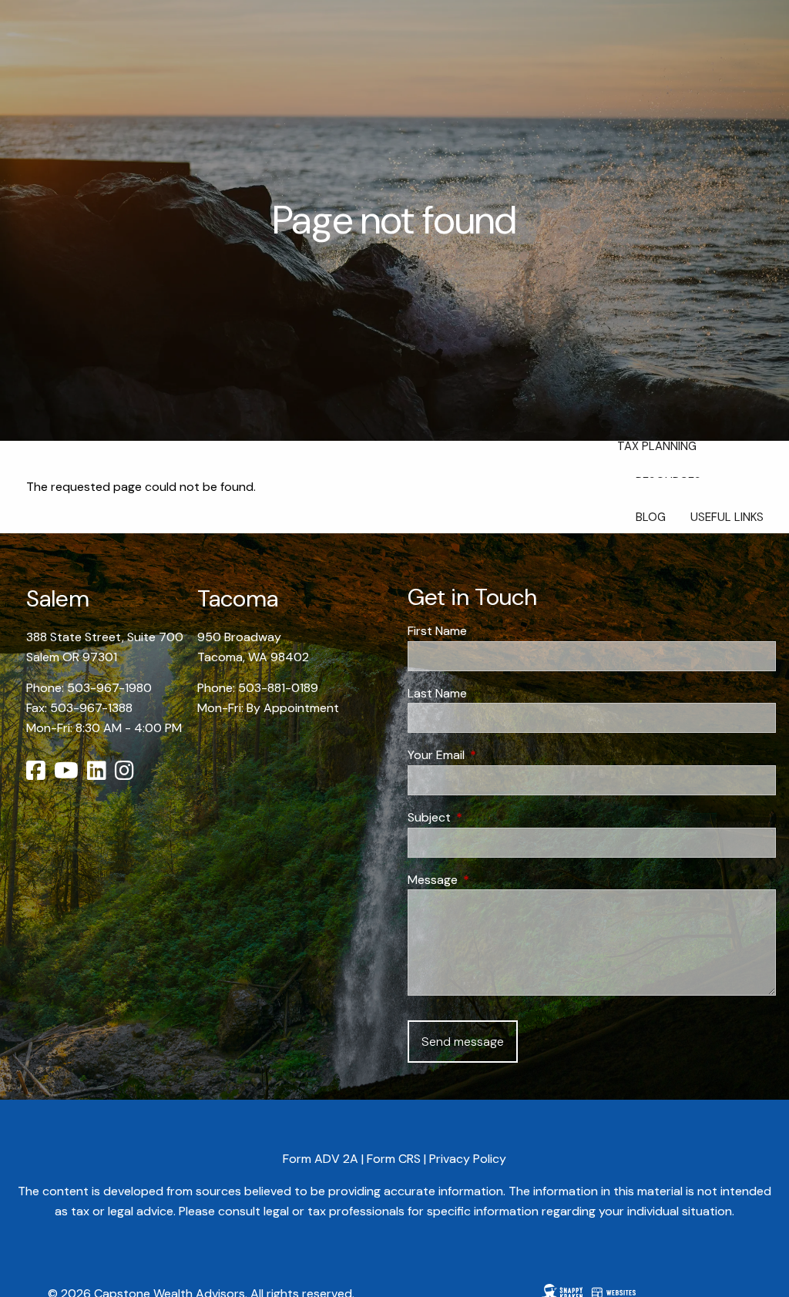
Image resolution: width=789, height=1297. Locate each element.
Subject (488, 817)
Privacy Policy (467, 1159)
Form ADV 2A (320, 1159)
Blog (651, 517)
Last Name (437, 693)
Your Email (495, 755)
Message (492, 880)
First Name (437, 631)
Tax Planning (657, 446)
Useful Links (727, 517)
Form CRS (394, 1159)
